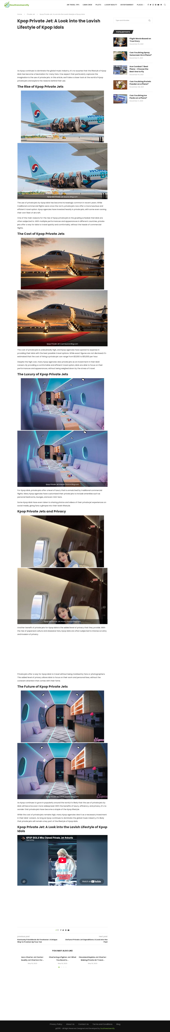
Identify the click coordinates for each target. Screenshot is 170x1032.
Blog (118, 1024)
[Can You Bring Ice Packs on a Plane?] (120, 98)
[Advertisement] (62, 49)
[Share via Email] (68, 930)
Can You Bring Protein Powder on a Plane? (140, 82)
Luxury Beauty (111, 5)
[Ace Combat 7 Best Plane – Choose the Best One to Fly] (120, 70)
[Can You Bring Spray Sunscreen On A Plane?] (120, 56)
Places (140, 5)
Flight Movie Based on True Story (140, 39)
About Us (70, 1024)
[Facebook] (148, 4)
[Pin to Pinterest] (65, 930)
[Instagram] (153, 4)
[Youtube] (158, 4)
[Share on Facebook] (60, 930)
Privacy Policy (56, 1024)
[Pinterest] (155, 4)
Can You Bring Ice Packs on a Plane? (138, 96)
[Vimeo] (161, 4)
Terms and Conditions (102, 1024)
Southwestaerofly (107, 1028)
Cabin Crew (87, 5)
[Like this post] (58, 930)
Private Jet (31, 14)
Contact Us (83, 1024)
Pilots (98, 5)
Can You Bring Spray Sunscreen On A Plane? (141, 53)
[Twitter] (150, 4)
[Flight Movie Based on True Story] (120, 42)
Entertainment (127, 5)
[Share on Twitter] (63, 930)
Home (19, 14)
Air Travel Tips (73, 5)
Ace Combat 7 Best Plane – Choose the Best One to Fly (139, 69)
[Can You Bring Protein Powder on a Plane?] (120, 84)
